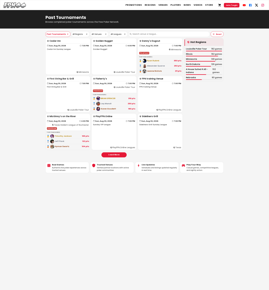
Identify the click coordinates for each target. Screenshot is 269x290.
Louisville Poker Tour (125, 72)
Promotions (134, 4)
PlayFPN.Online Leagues (169, 109)
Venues (163, 4)
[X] (256, 5)
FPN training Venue (152, 78)
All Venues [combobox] (97, 34)
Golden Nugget (104, 41)
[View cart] (219, 5)
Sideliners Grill (150, 116)
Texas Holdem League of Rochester (71, 125)
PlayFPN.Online (104, 116)
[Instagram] (262, 5)
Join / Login (231, 5)
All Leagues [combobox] (116, 34)
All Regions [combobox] (78, 34)
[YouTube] (244, 5)
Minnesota (84, 72)
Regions (150, 4)
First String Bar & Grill (61, 78)
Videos (198, 4)
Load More (114, 154)
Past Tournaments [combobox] (56, 34)
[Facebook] (250, 5)
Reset (219, 34)
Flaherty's (101, 78)
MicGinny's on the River (62, 116)
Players (176, 4)
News (187, 4)
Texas (178, 147)
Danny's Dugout (151, 41)
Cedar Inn (55, 41)
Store (209, 4)
